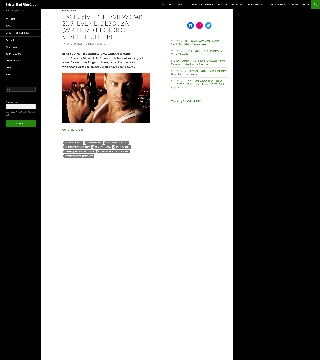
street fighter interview (79, 156)
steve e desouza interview (114, 151)
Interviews (237, 4)
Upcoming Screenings (199, 4)
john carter (123, 147)
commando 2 (94, 142)
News (295, 4)
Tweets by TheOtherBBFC (186, 101)
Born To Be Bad (256, 4)
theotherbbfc (96, 43)
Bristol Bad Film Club (21, 4)
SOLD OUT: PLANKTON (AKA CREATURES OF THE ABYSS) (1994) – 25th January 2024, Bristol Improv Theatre (198, 84)
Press (306, 4)
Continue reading (75, 129)
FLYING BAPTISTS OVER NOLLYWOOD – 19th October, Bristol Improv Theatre (198, 62)
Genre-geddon (279, 4)
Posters (222, 4)
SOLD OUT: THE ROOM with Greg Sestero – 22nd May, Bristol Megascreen (196, 42)
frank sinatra (103, 147)
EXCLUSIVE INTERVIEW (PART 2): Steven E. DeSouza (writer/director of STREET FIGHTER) (104, 26)
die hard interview (116, 142)
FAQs (179, 4)
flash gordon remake (77, 147)
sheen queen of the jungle (79, 151)
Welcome (167, 4)
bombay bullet (73, 142)
